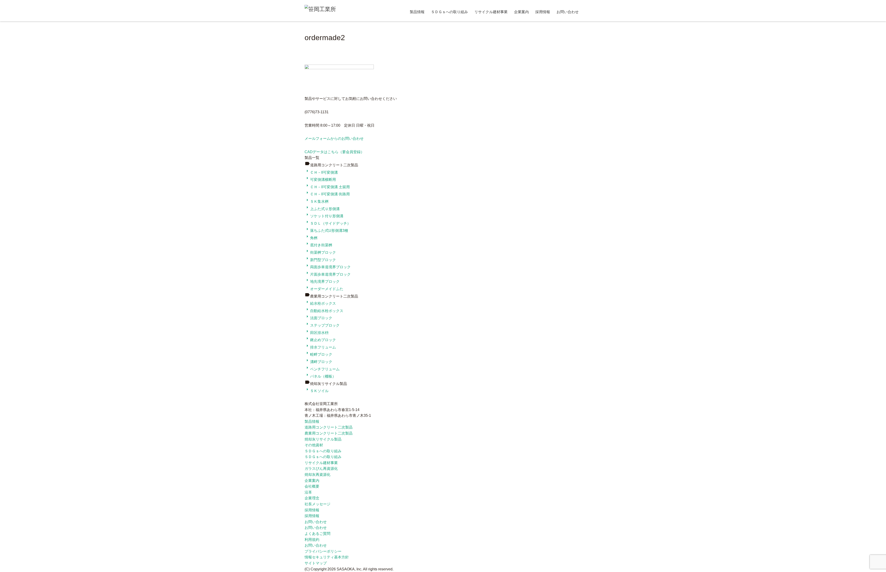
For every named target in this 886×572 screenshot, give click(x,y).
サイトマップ (316, 563)
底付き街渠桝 (318, 245)
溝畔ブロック (318, 362)
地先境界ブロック (322, 281)
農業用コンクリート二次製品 (329, 433)
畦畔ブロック (318, 354)
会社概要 (312, 486)
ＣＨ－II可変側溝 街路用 (327, 194)
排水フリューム (320, 347)
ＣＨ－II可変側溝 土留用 (327, 187)
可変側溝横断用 (320, 180)
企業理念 (312, 498)
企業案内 (521, 12)
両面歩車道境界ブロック (328, 267)
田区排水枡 (317, 333)
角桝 (311, 238)
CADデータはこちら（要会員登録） (334, 152)
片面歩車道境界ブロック (328, 274)
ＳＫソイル (317, 391)
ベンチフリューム (322, 369)
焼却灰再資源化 (317, 475)
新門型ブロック (320, 260)
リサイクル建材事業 (491, 12)
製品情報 (417, 12)
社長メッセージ (317, 504)
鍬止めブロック (320, 340)
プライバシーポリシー (323, 551)
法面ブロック (318, 318)
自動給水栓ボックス (324, 311)
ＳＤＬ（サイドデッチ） (328, 223)
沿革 (308, 492)
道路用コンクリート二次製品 (329, 427)
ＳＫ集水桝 (317, 201)
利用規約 (312, 540)
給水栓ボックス (320, 303)
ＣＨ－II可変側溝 (321, 172)
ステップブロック (322, 325)
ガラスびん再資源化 (321, 469)
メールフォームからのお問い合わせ (334, 138)
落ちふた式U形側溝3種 (326, 230)
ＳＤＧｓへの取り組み (449, 12)
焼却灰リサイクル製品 (323, 439)
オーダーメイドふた (324, 289)
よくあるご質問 (317, 534)
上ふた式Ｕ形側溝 (322, 209)
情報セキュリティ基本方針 (327, 557)
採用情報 (542, 12)
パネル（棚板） (320, 376)
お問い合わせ (568, 12)
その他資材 (314, 445)
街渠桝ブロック (320, 252)
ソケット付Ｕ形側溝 (324, 216)
